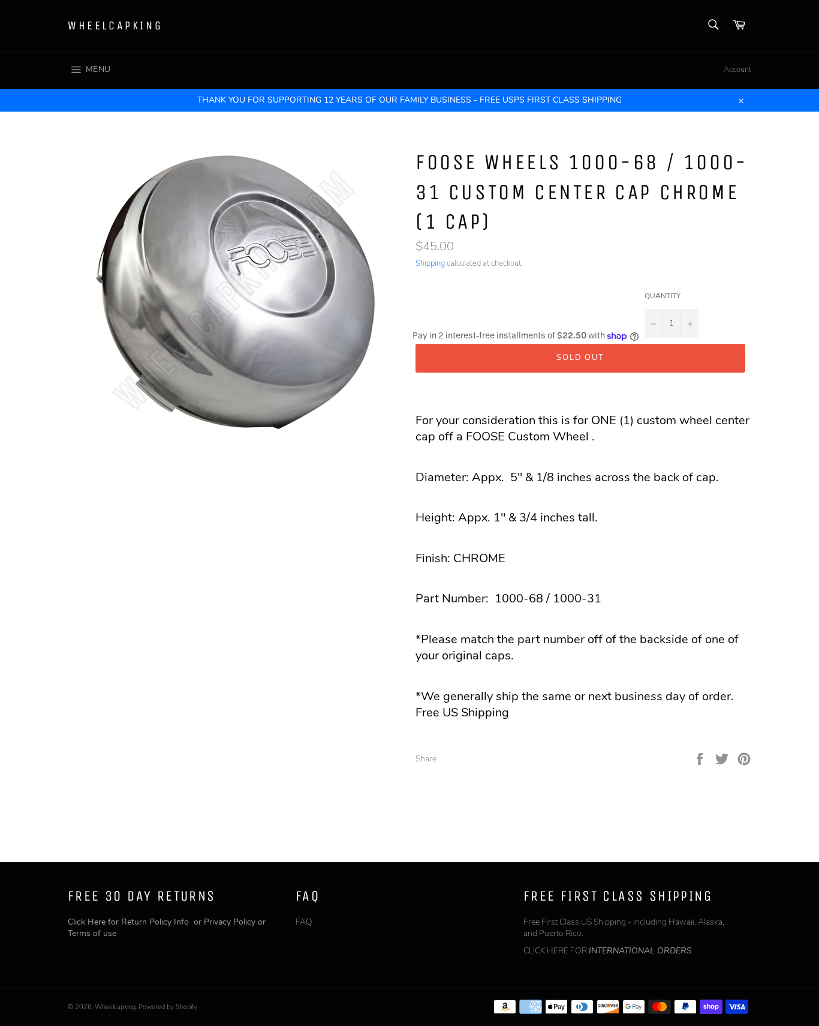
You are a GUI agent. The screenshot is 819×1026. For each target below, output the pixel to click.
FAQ (304, 922)
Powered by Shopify (167, 1007)
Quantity (663, 296)
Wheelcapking (115, 25)
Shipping (430, 263)
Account (737, 69)
